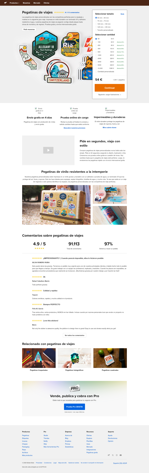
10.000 (100, 68)
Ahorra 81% (120, 55)
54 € (112, 39)
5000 (99, 65)
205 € (112, 55)
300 (99, 48)
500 (99, 52)
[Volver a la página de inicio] (5, 3)
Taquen (35, 295)
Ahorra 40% (120, 42)
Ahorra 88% (120, 65)
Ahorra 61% (120, 45)
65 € (112, 42)
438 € (112, 62)
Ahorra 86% (120, 62)
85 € (112, 45)
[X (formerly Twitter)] (113, 455)
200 (99, 45)
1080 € (111, 68)
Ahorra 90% (120, 68)
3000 (99, 62)
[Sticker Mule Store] (109, 455)
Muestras (26, 3)
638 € (112, 65)
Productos (14, 3)
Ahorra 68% (120, 48)
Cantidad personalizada (106, 71)
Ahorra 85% (120, 58)
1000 (99, 55)
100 (99, 42)
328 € (112, 58)
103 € (112, 48)
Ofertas (46, 3)
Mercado (36, 3)
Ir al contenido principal (1, 1)
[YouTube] (121, 455)
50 (98, 39)
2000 (99, 58)
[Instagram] (117, 455)
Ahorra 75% (120, 52)
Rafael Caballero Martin (41, 281)
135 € (112, 52)
